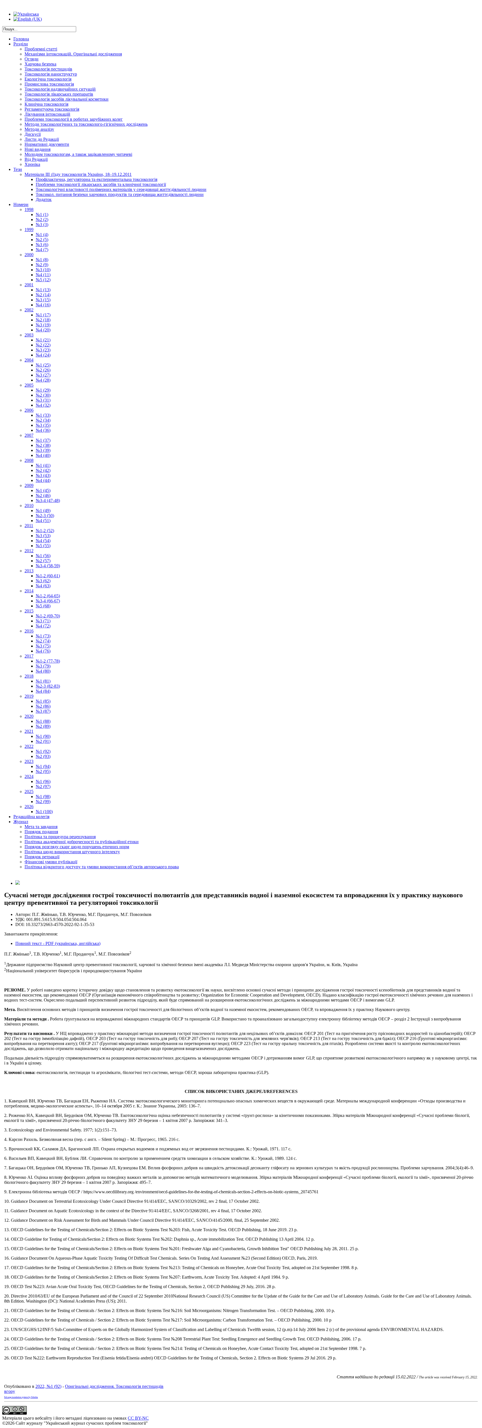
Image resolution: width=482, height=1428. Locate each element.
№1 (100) (44, 811)
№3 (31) (43, 400)
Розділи (20, 44)
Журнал (20, 821)
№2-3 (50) (45, 515)
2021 (29, 731)
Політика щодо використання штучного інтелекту (72, 851)
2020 (29, 716)
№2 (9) (42, 264)
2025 (29, 791)
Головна (21, 39)
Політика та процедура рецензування (60, 836)
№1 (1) (42, 214)
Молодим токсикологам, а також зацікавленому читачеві (78, 154)
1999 (29, 229)
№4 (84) (43, 691)
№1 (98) (43, 796)
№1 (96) (43, 781)
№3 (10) (43, 269)
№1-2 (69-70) (48, 616)
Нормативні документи (47, 144)
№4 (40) (43, 455)
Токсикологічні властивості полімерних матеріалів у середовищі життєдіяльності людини (121, 189)
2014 (29, 590)
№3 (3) (42, 224)
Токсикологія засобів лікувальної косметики (67, 99)
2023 (29, 761)
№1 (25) (43, 365)
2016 (29, 631)
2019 (29, 696)
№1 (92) (43, 751)
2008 (29, 460)
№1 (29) (43, 390)
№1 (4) (42, 234)
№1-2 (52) (45, 530)
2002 (29, 309)
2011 (29, 525)
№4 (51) (43, 520)
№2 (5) (42, 239)
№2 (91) (43, 741)
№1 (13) (43, 289)
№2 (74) (43, 641)
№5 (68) (43, 605)
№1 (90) (43, 736)
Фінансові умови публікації (51, 861)
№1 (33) (43, 415)
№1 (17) (43, 314)
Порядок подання (41, 831)
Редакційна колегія (31, 816)
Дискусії (33, 134)
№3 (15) (43, 299)
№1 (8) (42, 259)
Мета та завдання (41, 826)
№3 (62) (43, 580)
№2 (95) (43, 771)
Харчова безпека (40, 64)
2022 (29, 746)
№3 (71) (43, 621)
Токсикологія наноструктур (51, 74)
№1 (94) (43, 766)
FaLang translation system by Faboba (21, 1397)
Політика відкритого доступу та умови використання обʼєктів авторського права (102, 866)
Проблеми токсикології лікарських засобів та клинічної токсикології (101, 184)
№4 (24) (43, 355)
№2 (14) (43, 294)
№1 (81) (43, 681)
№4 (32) (43, 405)
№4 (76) (43, 651)
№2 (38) (43, 445)
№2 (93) (43, 756)
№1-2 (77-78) (48, 661)
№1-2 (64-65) (48, 595)
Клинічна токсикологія (46, 104)
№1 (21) (43, 340)
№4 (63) (43, 585)
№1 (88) (43, 721)
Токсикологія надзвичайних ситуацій (60, 89)
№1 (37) (43, 440)
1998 (29, 209)
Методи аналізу (39, 129)
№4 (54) (43, 540)
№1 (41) (43, 465)
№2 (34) (43, 420)
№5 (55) (43, 545)
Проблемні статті (41, 49)
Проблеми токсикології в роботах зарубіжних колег (74, 119)
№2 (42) (43, 470)
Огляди (31, 59)
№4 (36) (43, 430)
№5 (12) (43, 279)
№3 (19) (43, 325)
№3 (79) (43, 666)
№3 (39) (43, 450)
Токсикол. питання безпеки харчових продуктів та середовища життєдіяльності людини (120, 194)
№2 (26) (43, 370)
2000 (29, 254)
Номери (20, 204)
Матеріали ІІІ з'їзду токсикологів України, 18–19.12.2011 (78, 174)
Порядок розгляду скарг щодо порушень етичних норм (77, 846)
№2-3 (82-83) (48, 686)
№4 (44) (43, 480)
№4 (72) (43, 626)
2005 (29, 385)
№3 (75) (43, 646)
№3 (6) (42, 244)
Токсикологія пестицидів (48, 69)
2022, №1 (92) (48, 1386)
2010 (29, 505)
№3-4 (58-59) (48, 565)
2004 (29, 360)
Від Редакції (36, 159)
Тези (17, 169)
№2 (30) (43, 395)
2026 (29, 806)
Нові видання (37, 149)
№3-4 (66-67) (48, 600)
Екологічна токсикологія (48, 79)
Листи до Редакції (42, 139)
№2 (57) (43, 560)
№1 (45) (43, 490)
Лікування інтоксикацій (47, 114)
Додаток (44, 199)
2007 (29, 435)
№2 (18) (43, 319)
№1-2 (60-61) (48, 575)
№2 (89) (43, 726)
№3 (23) (43, 350)
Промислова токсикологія (49, 84)
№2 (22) (43, 345)
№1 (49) (43, 510)
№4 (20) (43, 330)
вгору (9, 1391)
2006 (29, 410)
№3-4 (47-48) (48, 500)
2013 (29, 570)
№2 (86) (43, 706)
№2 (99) (43, 801)
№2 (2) (42, 219)
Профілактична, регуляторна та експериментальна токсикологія (96, 179)
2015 (29, 610)
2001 (29, 284)
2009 (29, 485)
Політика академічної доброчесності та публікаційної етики (82, 841)
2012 (29, 550)
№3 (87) (43, 711)
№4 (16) (43, 304)
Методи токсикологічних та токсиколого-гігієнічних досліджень (86, 124)
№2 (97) (43, 786)
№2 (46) (43, 495)
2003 (29, 335)
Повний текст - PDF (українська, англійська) (57, 943)
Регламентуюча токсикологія (52, 109)
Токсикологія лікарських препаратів (59, 94)
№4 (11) (43, 274)
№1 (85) (43, 701)
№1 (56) (43, 555)
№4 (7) (42, 249)
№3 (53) (43, 535)
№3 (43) (43, 475)
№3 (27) (43, 375)
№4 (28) (43, 380)
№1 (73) (43, 636)
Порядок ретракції (42, 856)
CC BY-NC (138, 1418)
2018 (29, 676)
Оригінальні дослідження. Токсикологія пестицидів (114, 1386)
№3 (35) (43, 425)
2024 (29, 776)
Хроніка (32, 164)
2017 (29, 656)
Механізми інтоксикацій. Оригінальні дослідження (73, 54)
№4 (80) (43, 671)
